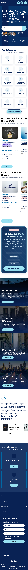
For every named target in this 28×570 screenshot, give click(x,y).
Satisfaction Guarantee (14, 568)
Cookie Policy (22, 566)
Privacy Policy (13, 566)
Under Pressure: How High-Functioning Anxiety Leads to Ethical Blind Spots (10, 150)
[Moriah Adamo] (14, 34)
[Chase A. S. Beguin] (6, 34)
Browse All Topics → (14, 111)
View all (7, 166)
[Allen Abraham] (3, 34)
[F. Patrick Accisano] (11, 34)
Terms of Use (4, 566)
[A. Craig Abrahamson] (8, 34)
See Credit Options (8, 154)
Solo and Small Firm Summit (9, 202)
